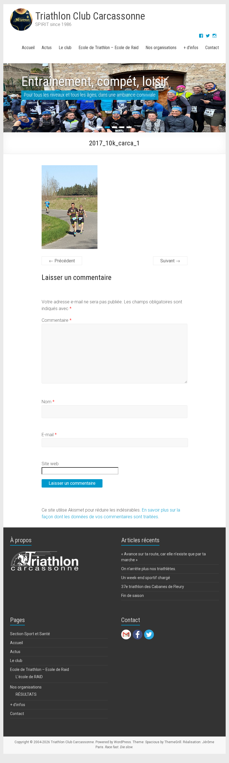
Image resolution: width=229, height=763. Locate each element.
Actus (47, 47)
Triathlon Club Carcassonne (90, 16)
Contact (212, 47)
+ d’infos (190, 47)
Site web (50, 463)
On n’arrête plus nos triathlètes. (148, 569)
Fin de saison (132, 595)
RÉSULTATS (26, 694)
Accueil (28, 47)
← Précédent (62, 260)
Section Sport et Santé (30, 634)
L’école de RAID (29, 677)
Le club (65, 47)
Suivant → (170, 260)
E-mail (49, 434)
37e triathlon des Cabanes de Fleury (152, 586)
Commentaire (56, 320)
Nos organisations (160, 47)
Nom (48, 401)
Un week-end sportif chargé (145, 577)
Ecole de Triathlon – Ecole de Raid (108, 47)
